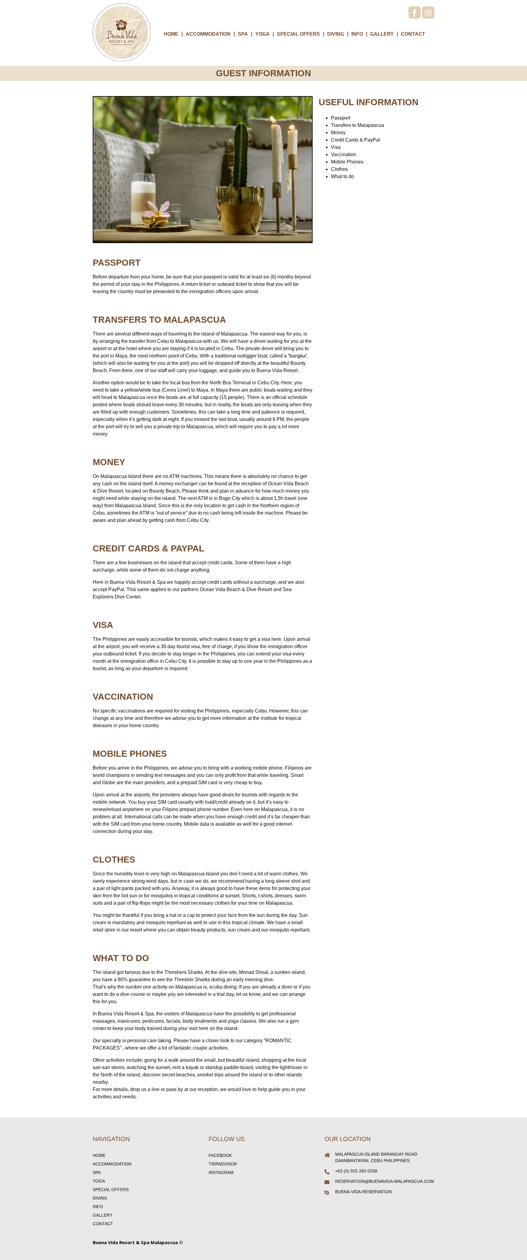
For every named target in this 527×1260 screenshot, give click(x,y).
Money (338, 132)
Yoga (262, 34)
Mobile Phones (347, 161)
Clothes (339, 169)
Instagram (221, 1172)
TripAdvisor (223, 1163)
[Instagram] (428, 12)
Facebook (220, 1155)
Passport (340, 117)
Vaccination (343, 154)
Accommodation (208, 34)
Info (357, 34)
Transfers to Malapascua (357, 125)
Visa (336, 147)
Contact (413, 34)
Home (171, 34)
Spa (243, 34)
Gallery (382, 34)
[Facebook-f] (414, 12)
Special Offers (298, 34)
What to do (342, 176)
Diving (335, 34)
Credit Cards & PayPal (355, 139)
